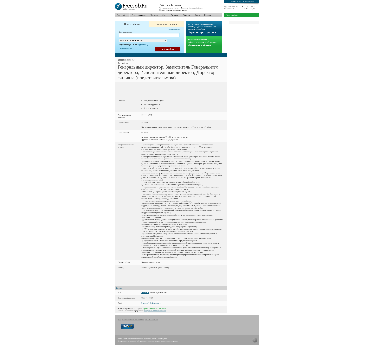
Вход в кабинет (232, 15)
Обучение (186, 15)
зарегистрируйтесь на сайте (154, 308)
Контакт (141, 320)
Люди (164, 15)
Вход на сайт (122, 320)
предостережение (173, 29)
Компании (154, 15)
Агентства (174, 15)
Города (197, 15)
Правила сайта (132, 320)
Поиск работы (122, 15)
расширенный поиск (126, 48)
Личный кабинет (200, 45)
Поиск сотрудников (139, 15)
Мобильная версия (151, 320)
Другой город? (143, 45)
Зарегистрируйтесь (202, 32)
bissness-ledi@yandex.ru (151, 303)
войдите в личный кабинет (155, 311)
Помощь (207, 15)
